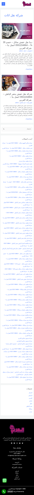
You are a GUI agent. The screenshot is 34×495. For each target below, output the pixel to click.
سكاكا (30, 409)
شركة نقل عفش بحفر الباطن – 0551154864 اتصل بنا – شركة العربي (17, 97)
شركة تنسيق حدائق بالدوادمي (24, 341)
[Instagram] (17, 443)
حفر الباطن (23, 102)
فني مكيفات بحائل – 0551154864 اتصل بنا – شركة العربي (17, 148)
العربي (30, 398)
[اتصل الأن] (4, 491)
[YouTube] (19, 443)
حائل (25, 51)
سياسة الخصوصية (17, 464)
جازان (30, 401)
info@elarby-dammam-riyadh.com (17, 455)
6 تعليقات (29, 51)
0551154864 (17, 453)
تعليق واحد (29, 102)
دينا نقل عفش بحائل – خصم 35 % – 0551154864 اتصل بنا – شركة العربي (17, 45)
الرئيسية (17, 462)
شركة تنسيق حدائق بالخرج (25, 338)
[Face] (14, 443)
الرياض (30, 395)
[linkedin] (11, 443)
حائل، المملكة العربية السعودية (17, 451)
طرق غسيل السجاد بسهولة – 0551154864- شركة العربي (17, 164)
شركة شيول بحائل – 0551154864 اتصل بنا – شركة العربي (17, 349)
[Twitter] (22, 443)
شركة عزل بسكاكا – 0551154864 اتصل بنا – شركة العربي (17, 325)
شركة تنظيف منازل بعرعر (25, 161)
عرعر (30, 411)
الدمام (30, 392)
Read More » (28, 69)
